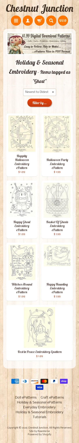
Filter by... (39, 103)
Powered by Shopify (39, 434)
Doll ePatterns (26, 398)
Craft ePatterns (52, 398)
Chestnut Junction (39, 8)
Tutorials (39, 417)
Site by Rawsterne (39, 431)
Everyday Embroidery (39, 407)
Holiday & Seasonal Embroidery (39, 412)
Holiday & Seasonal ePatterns (39, 402)
